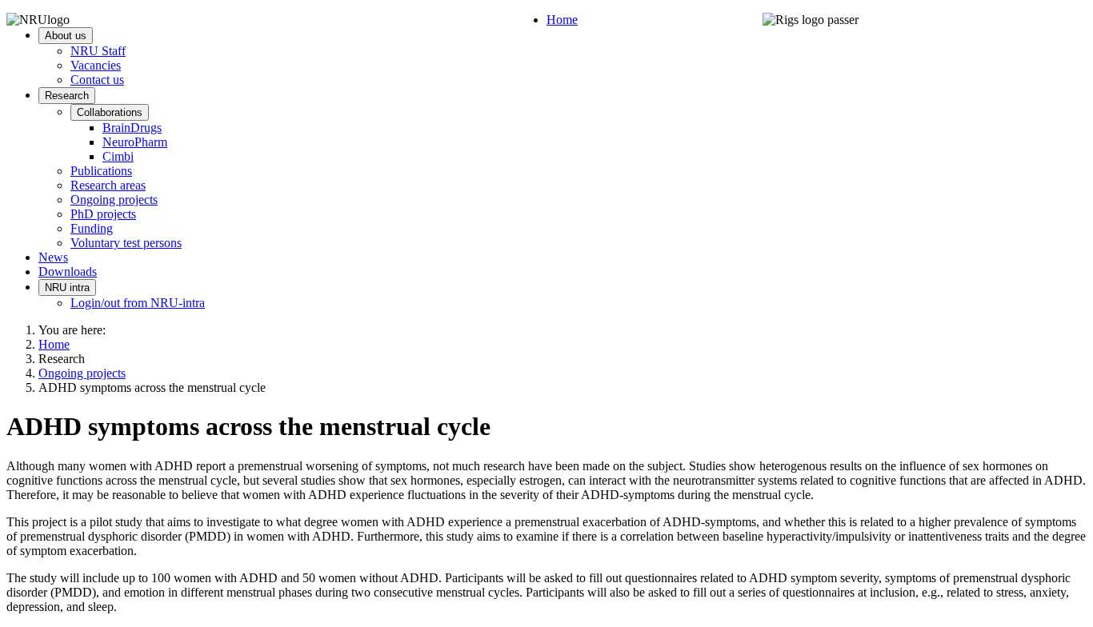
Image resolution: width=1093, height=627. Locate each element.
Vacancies (95, 65)
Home (562, 19)
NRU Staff (98, 51)
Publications (101, 171)
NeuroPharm (134, 142)
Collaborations (109, 112)
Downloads (67, 271)
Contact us (97, 79)
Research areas (108, 185)
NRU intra (67, 288)
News (53, 257)
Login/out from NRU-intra (137, 303)
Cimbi (118, 156)
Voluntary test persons (126, 243)
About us (65, 36)
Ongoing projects (114, 199)
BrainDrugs (132, 127)
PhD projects (103, 214)
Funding (91, 228)
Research (67, 96)
